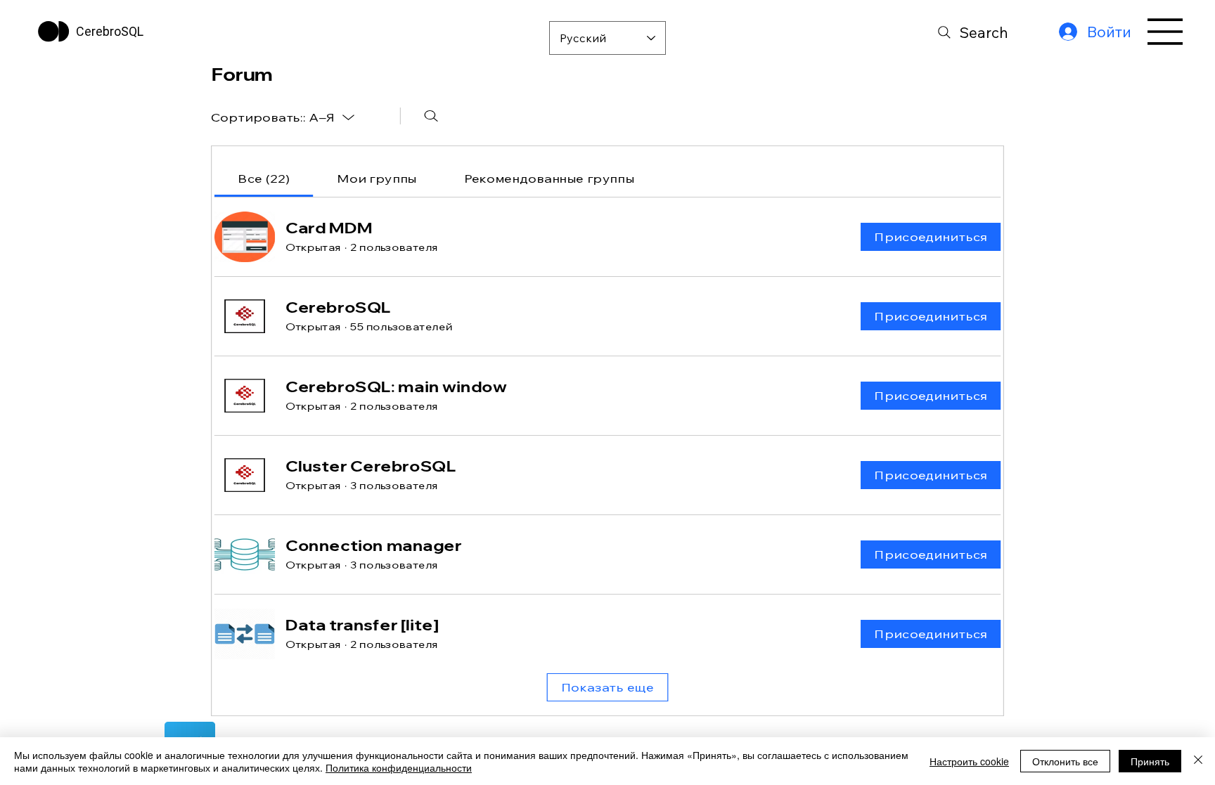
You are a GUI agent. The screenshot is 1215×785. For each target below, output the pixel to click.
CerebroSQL (109, 31)
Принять (1150, 761)
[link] (263, 178)
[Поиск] (431, 116)
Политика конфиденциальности (399, 767)
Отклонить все (1065, 761)
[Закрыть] (1198, 761)
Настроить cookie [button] (969, 761)
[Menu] (1166, 31)
